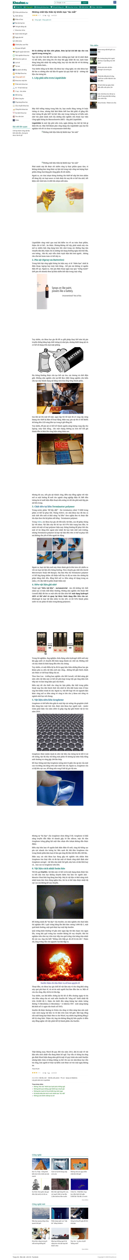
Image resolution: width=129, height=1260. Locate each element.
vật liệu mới (43, 1078)
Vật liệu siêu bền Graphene (49, 699)
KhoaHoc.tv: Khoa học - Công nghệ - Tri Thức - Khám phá (22, 3)
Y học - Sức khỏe (96, 7)
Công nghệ (29, 7)
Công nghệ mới (46, 20)
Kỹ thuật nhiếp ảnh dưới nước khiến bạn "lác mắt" (49, 1093)
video (39, 522)
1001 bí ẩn (84, 7)
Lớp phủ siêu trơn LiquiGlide (41, 1080)
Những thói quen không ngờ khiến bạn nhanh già (49, 1089)
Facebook (35, 1257)
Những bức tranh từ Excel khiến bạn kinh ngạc (48, 1091)
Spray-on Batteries (71, 1078)
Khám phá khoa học (42, 7)
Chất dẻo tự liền (43, 506)
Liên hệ (28, 1257)
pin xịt (62, 1078)
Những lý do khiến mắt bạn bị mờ (44, 1095)
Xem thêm (85, 1200)
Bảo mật (22, 1257)
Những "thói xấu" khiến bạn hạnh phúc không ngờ (49, 1086)
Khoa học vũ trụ (72, 7)
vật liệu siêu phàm (53, 1078)
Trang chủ (18, 7)
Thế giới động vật (58, 7)
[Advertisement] (60, 35)
